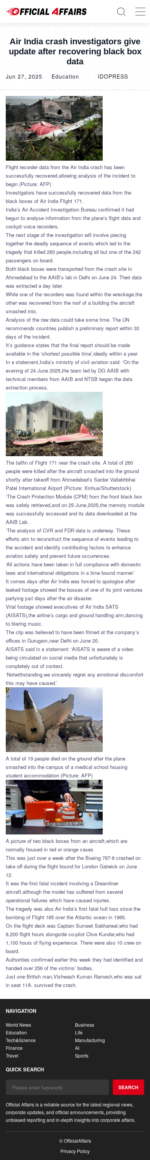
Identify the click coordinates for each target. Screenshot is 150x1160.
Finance (14, 1047)
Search (128, 1087)
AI (77, 1047)
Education (16, 1032)
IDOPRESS (113, 76)
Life (79, 1032)
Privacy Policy (75, 1151)
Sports (81, 1055)
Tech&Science (21, 1040)
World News (18, 1024)
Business (84, 1024)
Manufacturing (90, 1040)
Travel (12, 1055)
